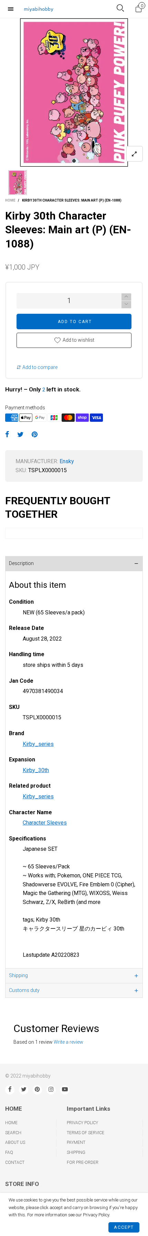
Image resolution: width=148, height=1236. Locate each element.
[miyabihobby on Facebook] (9, 1089)
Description (21, 563)
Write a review (68, 1042)
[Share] (7, 435)
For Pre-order (82, 1162)
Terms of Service (85, 1132)
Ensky (67, 461)
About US (15, 1142)
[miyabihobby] (38, 8)
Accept (124, 1227)
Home (11, 1122)
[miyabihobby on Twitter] (23, 1089)
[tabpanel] (74, 92)
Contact (14, 1162)
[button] (126, 305)
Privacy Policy (82, 1122)
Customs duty (24, 990)
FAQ (9, 1152)
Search (13, 1132)
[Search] (120, 9)
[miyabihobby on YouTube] (65, 1089)
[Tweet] (20, 435)
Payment (76, 1142)
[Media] (134, 154)
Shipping (18, 975)
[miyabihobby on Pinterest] (37, 1089)
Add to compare (39, 367)
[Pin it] (35, 435)
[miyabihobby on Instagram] (51, 1089)
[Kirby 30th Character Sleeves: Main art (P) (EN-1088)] (74, 92)
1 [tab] (74, 161)
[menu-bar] (12, 8)
